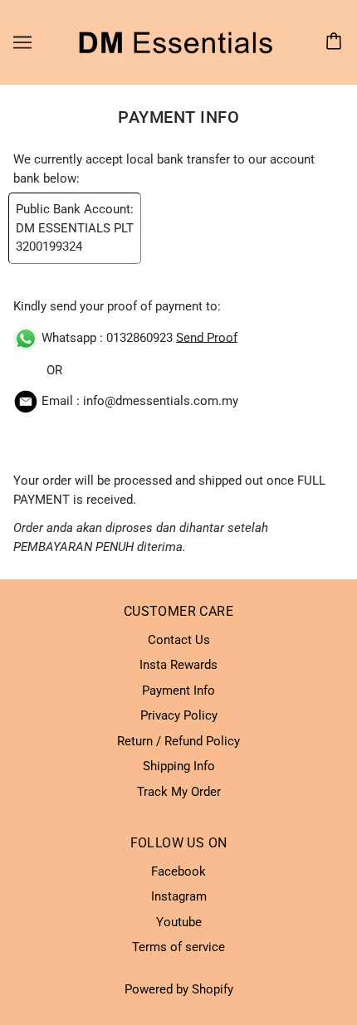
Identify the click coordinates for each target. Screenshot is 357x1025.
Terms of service (178, 947)
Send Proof (206, 336)
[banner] (175, 41)
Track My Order (179, 791)
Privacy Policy (179, 715)
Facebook (178, 871)
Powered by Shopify (179, 989)
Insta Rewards (178, 664)
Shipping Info (179, 766)
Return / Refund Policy (178, 741)
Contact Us (179, 639)
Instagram (179, 896)
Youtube (179, 922)
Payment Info (178, 690)
